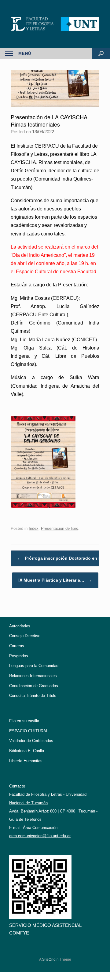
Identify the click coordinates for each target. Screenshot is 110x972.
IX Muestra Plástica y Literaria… (55, 580)
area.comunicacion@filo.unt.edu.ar (40, 836)
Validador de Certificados (31, 740)
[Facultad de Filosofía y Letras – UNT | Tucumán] (55, 24)
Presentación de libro (59, 528)
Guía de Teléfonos (25, 819)
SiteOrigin (50, 959)
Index (33, 528)
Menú (24, 53)
